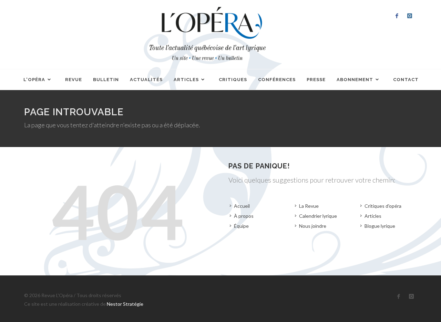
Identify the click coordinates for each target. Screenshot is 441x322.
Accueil (242, 206)
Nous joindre (312, 226)
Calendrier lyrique (318, 216)
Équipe (241, 226)
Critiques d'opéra (383, 206)
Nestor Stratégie (125, 304)
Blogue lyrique (380, 226)
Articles (373, 216)
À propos (244, 216)
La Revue (309, 206)
